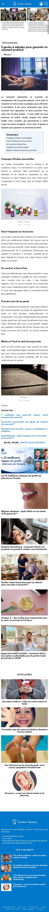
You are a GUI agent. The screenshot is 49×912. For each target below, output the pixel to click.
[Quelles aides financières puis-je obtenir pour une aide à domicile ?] (24, 567)
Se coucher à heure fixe (16, 144)
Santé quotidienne (32, 443)
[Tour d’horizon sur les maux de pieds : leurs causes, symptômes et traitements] (24, 749)
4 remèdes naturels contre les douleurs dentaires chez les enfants (30, 866)
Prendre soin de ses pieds (17, 147)
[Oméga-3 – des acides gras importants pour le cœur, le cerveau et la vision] (24, 602)
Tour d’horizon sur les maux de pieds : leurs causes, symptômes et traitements (29, 877)
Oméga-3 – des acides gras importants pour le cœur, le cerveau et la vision (24, 619)
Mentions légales (29, 909)
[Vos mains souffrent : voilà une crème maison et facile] (24, 689)
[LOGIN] (41, 4)
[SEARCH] (46, 4)
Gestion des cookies (13, 909)
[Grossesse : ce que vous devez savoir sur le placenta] (24, 781)
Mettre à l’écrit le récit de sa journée (21, 150)
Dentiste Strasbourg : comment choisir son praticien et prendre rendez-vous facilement (24, 548)
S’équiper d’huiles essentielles (19, 138)
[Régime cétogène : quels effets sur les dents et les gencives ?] (24, 496)
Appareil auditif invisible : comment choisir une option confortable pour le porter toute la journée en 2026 (23, 655)
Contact (43, 907)
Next (48, 20)
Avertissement (33, 907)
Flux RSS (40, 909)
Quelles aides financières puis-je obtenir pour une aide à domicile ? (22, 583)
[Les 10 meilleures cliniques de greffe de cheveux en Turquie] (24, 460)
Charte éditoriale (9, 907)
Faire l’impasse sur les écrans (19, 141)
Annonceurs (21, 907)
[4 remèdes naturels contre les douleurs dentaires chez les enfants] (24, 717)
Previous (1, 20)
